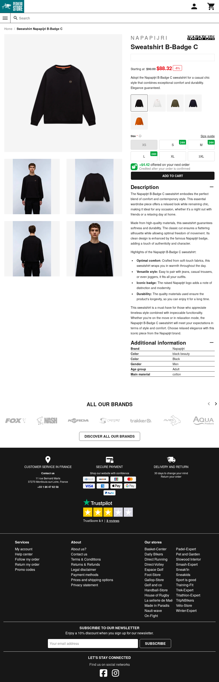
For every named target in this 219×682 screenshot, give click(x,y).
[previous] (209, 404)
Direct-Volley (154, 564)
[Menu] (5, 18)
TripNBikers (185, 600)
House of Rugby (157, 595)
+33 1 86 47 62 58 (48, 487)
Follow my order (27, 559)
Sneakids (183, 574)
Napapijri (149, 37)
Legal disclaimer (83, 569)
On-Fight (151, 615)
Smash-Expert (187, 564)
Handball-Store (156, 590)
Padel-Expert (186, 548)
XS (144, 145)
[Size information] (140, 135)
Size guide (208, 136)
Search (24, 18)
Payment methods (84, 574)
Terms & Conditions (86, 559)
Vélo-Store (184, 605)
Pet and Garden (188, 554)
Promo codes (25, 569)
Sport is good (186, 579)
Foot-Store (153, 574)
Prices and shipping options (92, 579)
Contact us (48, 473)
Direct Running (156, 559)
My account (23, 548)
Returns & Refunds (85, 564)
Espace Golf (154, 569)
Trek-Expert (184, 590)
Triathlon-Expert (188, 595)
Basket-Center (155, 548)
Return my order (27, 564)
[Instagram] (115, 674)
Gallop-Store (154, 579)
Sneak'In (182, 569)
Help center (24, 554)
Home (8, 29)
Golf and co (153, 584)
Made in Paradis (157, 605)
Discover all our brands (109, 436)
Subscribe (155, 643)
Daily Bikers (154, 554)
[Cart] (211, 6)
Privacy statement (84, 584)
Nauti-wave (153, 610)
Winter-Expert (186, 610)
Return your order (171, 476)
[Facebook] (103, 674)
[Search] (15, 18)
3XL (201, 156)
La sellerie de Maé (159, 600)
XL (173, 156)
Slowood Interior (188, 559)
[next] (216, 404)
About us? (78, 548)
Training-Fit (184, 584)
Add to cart (172, 176)
